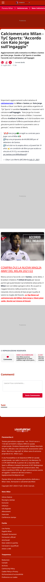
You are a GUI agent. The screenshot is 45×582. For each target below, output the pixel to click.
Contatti (5, 563)
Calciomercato (22, 8)
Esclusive (5, 503)
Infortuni (5, 506)
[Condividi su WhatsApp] (2, 62)
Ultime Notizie (7, 497)
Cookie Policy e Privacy (10, 571)
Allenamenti (6, 511)
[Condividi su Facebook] (6, 62)
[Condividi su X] (10, 62)
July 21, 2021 (34, 159)
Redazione (5, 560)
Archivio (5, 566)
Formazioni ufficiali (9, 537)
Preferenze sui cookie (9, 577)
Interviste (5, 514)
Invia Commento (32, 395)
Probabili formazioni (9, 534)
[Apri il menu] (3, 2)
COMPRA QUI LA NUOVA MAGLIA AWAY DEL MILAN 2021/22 (21, 269)
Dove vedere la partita (10, 543)
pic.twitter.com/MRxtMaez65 (15, 154)
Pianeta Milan (7, 8)
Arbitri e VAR (6, 549)
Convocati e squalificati (10, 546)
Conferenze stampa (9, 517)
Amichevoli (6, 540)
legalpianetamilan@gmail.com (13, 475)
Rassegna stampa (8, 500)
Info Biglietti (6, 509)
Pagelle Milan (7, 531)
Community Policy (8, 569)
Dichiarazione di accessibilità (12, 574)
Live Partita (6, 528)
